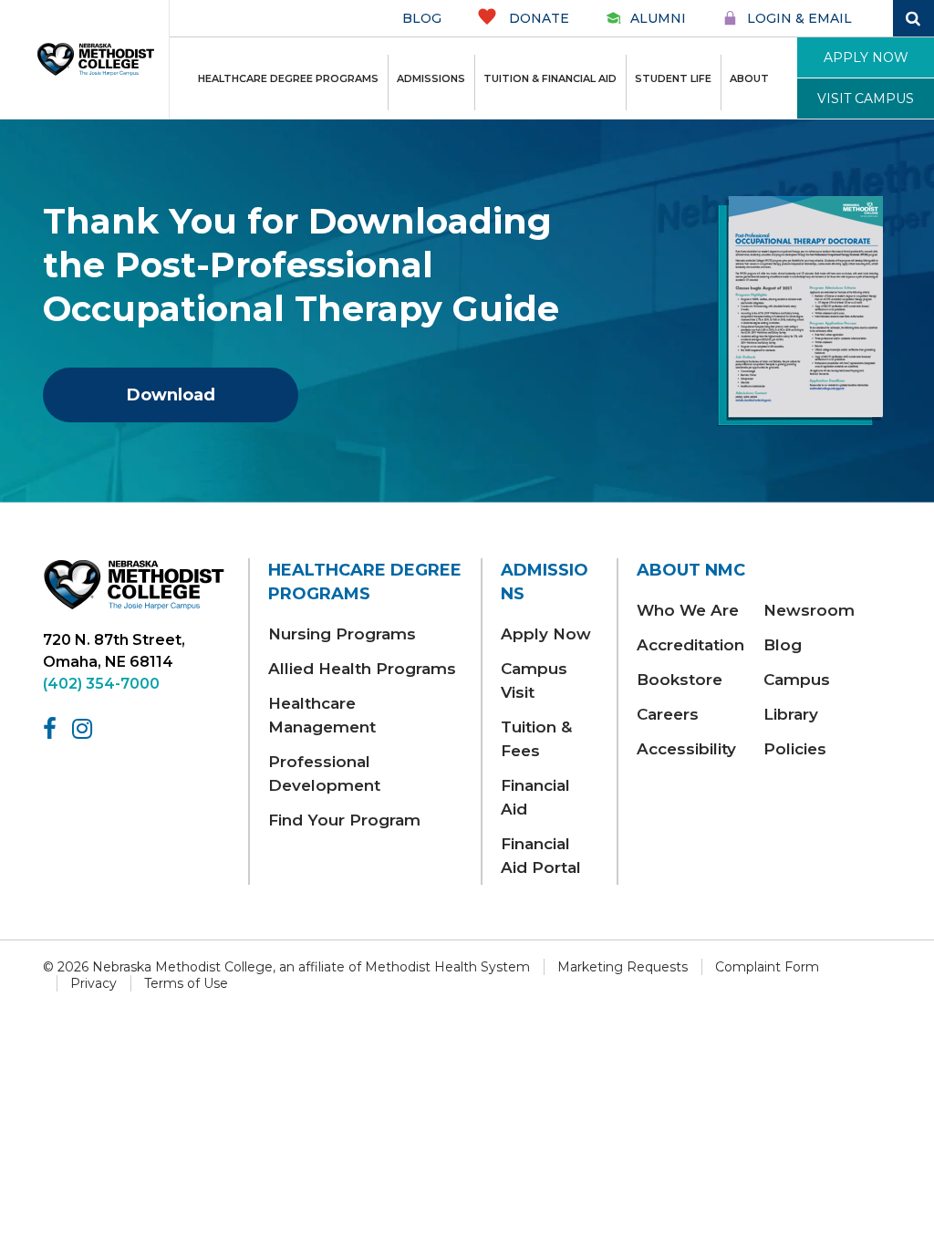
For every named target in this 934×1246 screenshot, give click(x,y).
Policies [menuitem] (794, 749)
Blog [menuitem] (782, 645)
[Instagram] (85, 728)
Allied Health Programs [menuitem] (362, 668)
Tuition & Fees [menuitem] (536, 739)
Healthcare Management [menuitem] (322, 715)
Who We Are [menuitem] (688, 610)
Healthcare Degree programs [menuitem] (288, 78)
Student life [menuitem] (673, 78)
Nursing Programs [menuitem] (342, 634)
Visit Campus (865, 98)
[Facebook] (53, 728)
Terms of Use (186, 983)
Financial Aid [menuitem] (535, 797)
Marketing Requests (622, 967)
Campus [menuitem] (796, 679)
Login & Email (799, 18)
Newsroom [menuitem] (809, 610)
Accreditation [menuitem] (690, 645)
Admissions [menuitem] (431, 78)
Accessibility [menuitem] (686, 749)
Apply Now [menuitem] (546, 634)
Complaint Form (767, 967)
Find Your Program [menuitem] (344, 820)
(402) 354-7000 (101, 683)
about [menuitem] (749, 78)
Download (171, 395)
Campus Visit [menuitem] (534, 680)
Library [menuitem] (790, 714)
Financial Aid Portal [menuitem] (541, 856)
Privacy (93, 983)
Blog (421, 18)
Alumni (658, 18)
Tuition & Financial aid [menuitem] (550, 78)
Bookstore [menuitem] (679, 679)
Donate (537, 18)
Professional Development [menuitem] (324, 773)
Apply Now (866, 57)
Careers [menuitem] (668, 714)
